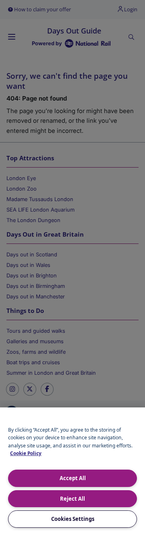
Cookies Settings (72, 519)
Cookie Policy (25, 453)
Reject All (72, 498)
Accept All (73, 478)
